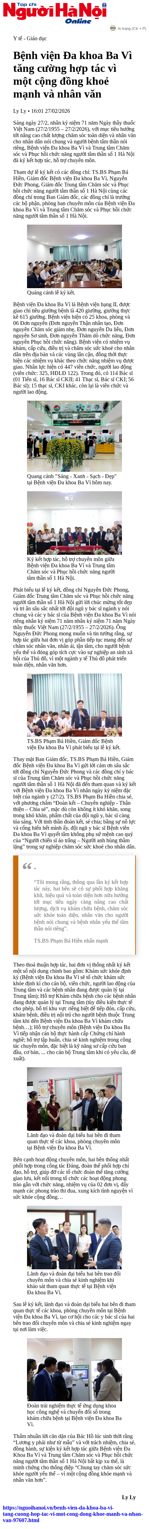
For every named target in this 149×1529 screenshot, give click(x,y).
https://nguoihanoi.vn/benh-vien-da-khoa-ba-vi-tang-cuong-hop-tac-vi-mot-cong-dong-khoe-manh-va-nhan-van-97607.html (73, 1514)
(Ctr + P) (132, 28)
